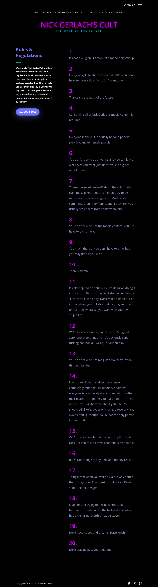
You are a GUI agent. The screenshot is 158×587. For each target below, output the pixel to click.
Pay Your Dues (27, 112)
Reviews (92, 12)
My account (129, 5)
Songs (36, 12)
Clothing (46, 12)
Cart (140, 5)
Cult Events (80, 12)
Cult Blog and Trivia (63, 12)
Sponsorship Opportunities (112, 12)
